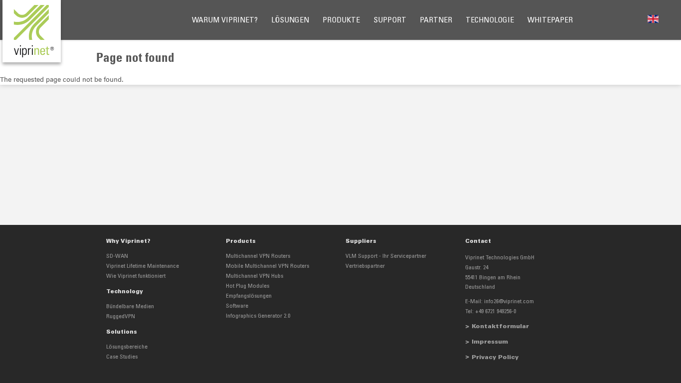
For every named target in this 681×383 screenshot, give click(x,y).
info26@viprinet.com (509, 302)
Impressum (490, 342)
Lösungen (290, 20)
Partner (436, 20)
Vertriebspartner (365, 266)
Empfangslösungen (249, 296)
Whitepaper (550, 20)
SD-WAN (117, 256)
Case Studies (122, 357)
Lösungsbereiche (127, 347)
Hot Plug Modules (247, 286)
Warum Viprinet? (225, 20)
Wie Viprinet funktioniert (136, 276)
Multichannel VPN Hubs (254, 276)
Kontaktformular (500, 327)
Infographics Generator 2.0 (258, 316)
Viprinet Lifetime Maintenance (142, 266)
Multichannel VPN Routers (258, 256)
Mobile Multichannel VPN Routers (267, 266)
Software (237, 306)
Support (389, 20)
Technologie (490, 20)
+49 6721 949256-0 (495, 312)
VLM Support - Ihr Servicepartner (385, 256)
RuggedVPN (120, 317)
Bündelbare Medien (130, 307)
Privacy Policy (495, 358)
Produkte (341, 20)
